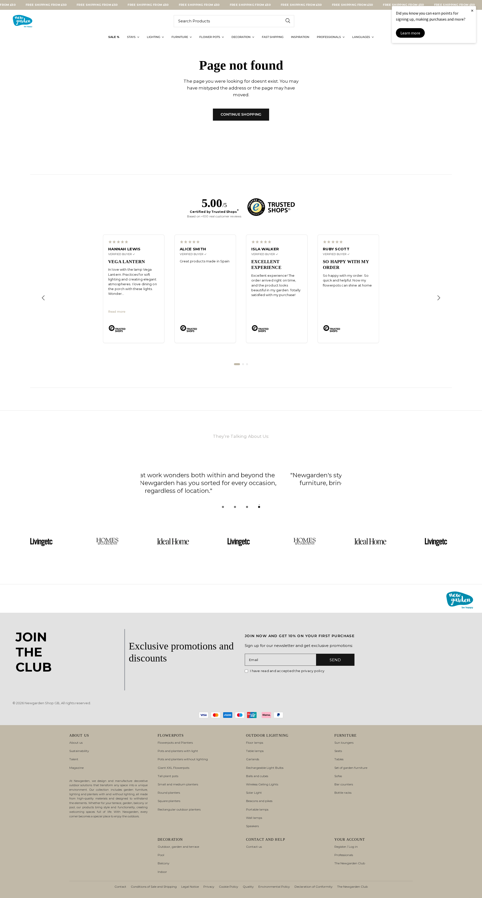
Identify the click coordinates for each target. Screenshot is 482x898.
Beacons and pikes (259, 801)
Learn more (410, 32)
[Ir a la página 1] (237, 366)
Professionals (343, 855)
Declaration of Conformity (313, 886)
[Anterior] (43, 299)
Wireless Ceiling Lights (262, 784)
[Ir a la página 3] (247, 366)
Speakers (252, 826)
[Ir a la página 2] (243, 366)
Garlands (252, 759)
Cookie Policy (228, 886)
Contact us (254, 846)
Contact (120, 886)
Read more (116, 313)
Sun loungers (343, 742)
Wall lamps (254, 818)
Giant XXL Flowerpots (173, 768)
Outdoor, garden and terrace (178, 846)
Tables (338, 759)
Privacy (208, 886)
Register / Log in (346, 846)
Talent (73, 759)
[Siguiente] (438, 299)
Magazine (76, 768)
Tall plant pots (168, 776)
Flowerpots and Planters (175, 742)
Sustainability (79, 751)
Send (335, 659)
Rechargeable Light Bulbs (264, 768)
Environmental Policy (274, 886)
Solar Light (254, 792)
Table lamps (255, 751)
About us (76, 742)
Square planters (169, 801)
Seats (338, 751)
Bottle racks (342, 792)
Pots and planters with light (178, 751)
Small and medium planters (178, 784)
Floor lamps (254, 742)
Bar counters (343, 784)
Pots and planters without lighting (183, 759)
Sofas (338, 776)
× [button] (472, 10)
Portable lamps (257, 809)
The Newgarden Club (349, 863)
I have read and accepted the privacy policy (287, 671)
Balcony (163, 863)
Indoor (162, 872)
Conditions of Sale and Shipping (154, 886)
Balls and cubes (257, 776)
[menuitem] (113, 37)
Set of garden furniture (350, 768)
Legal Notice (190, 886)
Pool (161, 855)
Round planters (169, 792)
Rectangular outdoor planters (179, 809)
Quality (248, 886)
